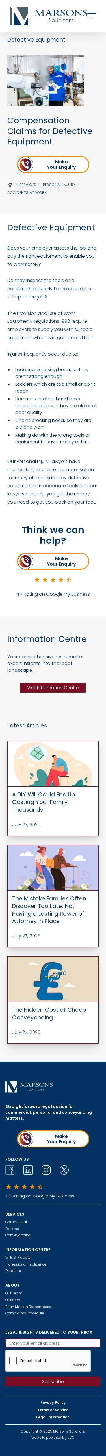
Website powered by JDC (53, 1437)
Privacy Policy (53, 1402)
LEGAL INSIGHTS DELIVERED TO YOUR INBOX (48, 1332)
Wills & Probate (18, 1257)
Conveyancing (18, 1235)
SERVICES (27, 184)
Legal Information (53, 1417)
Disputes (13, 1270)
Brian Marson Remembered (29, 1306)
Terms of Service (53, 1409)
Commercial (16, 1221)
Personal (12, 1228)
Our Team (13, 1293)
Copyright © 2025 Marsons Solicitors (53, 1431)
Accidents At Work (27, 192)
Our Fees (12, 1299)
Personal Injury (59, 184)
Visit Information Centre (53, 687)
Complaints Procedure (24, 1313)
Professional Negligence (26, 1264)
